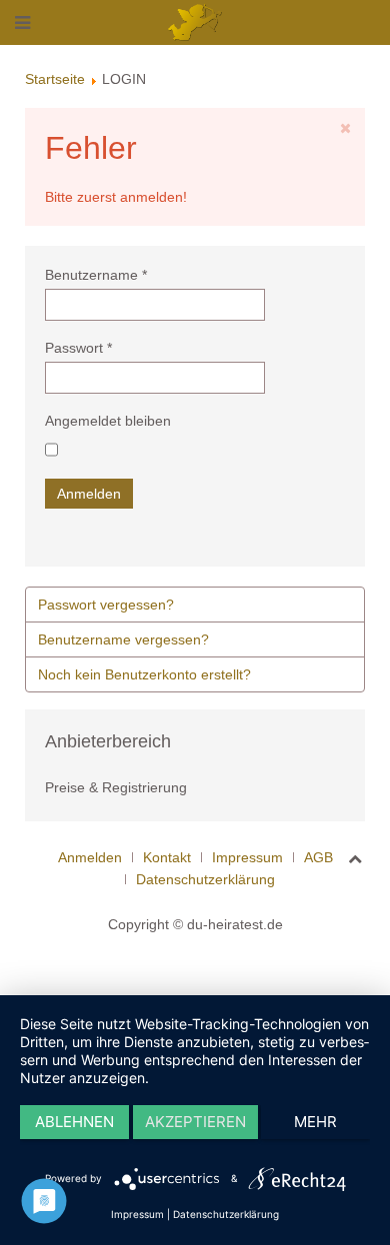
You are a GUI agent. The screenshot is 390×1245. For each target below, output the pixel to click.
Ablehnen (74, 1121)
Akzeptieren (195, 1121)
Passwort (78, 348)
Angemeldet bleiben (108, 421)
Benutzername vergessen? (123, 639)
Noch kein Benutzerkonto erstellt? (144, 674)
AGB (318, 857)
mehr (315, 1121)
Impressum (247, 857)
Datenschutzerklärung (205, 879)
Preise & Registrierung (116, 787)
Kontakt (167, 857)
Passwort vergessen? (106, 605)
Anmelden (89, 494)
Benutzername (96, 275)
